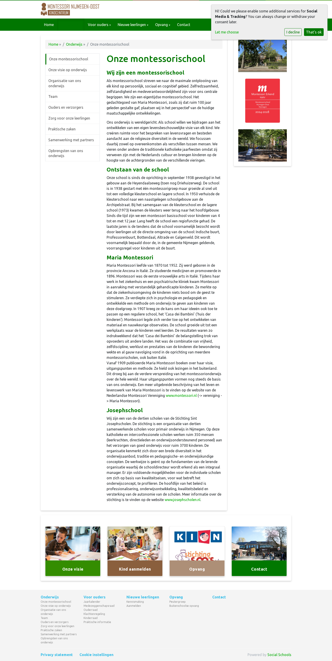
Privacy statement (57, 655)
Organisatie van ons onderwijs (64, 83)
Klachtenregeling (94, 613)
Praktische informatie (97, 622)
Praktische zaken (62, 129)
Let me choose (227, 32)
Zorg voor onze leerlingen (69, 118)
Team (53, 96)
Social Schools (279, 655)
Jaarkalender (92, 601)
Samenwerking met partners (71, 140)
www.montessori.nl (181, 395)
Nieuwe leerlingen (132, 25)
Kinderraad (91, 617)
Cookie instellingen (96, 655)
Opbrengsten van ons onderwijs (65, 153)
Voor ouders (98, 25)
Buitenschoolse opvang (184, 605)
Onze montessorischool (68, 59)
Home (49, 25)
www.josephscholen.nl (182, 500)
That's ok (314, 32)
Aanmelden (133, 605)
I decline (293, 32)
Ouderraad (91, 609)
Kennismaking (135, 601)
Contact (183, 25)
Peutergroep (177, 601)
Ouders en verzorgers (65, 107)
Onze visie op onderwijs (67, 70)
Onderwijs (70, 25)
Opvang (162, 25)
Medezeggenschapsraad (99, 605)
